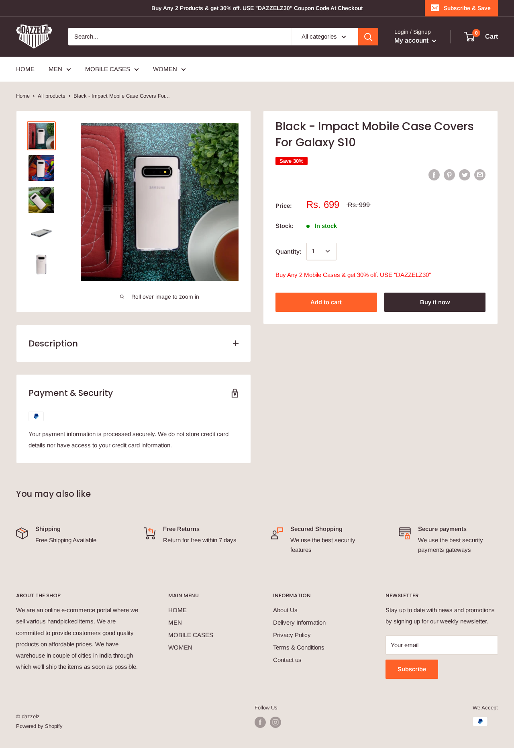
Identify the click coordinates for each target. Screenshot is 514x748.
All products (51, 96)
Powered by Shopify (39, 726)
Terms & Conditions (298, 647)
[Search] (368, 36)
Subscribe (412, 669)
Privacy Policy (292, 634)
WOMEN (180, 647)
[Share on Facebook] (434, 174)
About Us (285, 610)
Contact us (287, 659)
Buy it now (435, 301)
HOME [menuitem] (25, 69)
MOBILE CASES (190, 634)
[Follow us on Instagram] (275, 722)
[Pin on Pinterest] (449, 174)
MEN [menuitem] (55, 69)
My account (412, 40)
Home (23, 96)
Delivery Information (299, 622)
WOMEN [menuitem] (165, 69)
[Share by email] (479, 174)
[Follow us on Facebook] (260, 722)
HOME (177, 610)
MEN (175, 622)
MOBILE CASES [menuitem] (107, 69)
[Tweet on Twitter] (464, 174)
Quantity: (288, 251)
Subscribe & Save (467, 8)
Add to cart (326, 301)
